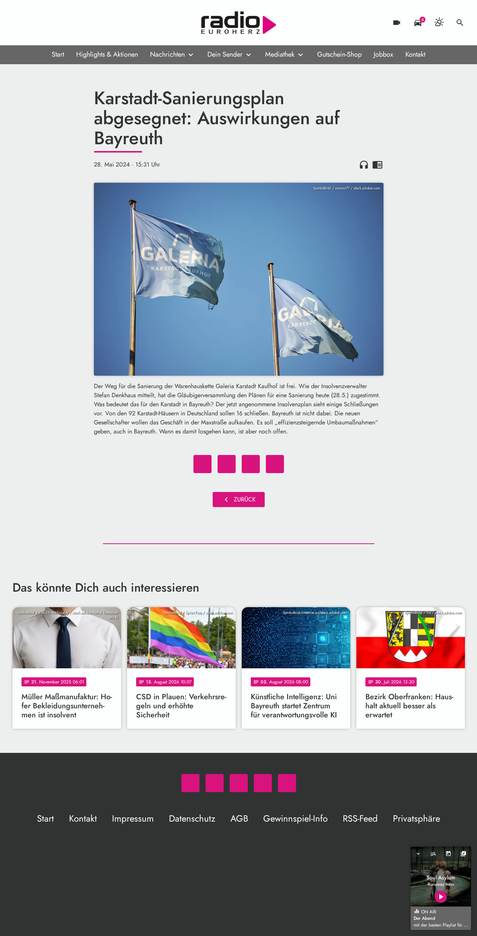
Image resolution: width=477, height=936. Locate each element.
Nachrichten (167, 54)
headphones (364, 164)
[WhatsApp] (20, 22)
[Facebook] (35, 22)
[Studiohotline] (80, 22)
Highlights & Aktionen (107, 54)
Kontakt (415, 54)
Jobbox (383, 54)
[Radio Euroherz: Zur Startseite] (238, 23)
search (460, 22)
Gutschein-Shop (339, 54)
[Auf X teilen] (227, 464)
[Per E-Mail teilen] (275, 464)
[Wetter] (438, 22)
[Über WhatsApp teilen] (251, 464)
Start (58, 54)
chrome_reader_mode (377, 164)
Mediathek (279, 54)
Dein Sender (224, 54)
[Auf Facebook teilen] (202, 464)
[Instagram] (50, 22)
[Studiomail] (65, 22)
